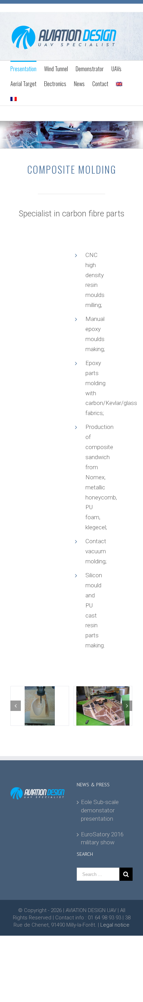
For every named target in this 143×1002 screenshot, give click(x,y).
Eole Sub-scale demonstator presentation (100, 810)
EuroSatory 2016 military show (102, 838)
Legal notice (114, 925)
